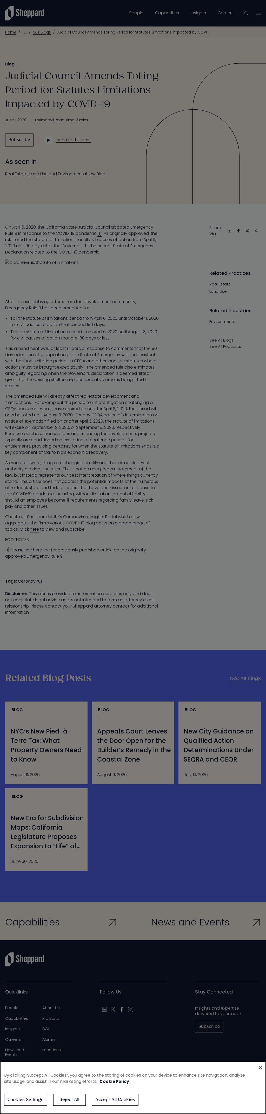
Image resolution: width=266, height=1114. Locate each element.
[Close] (260, 1067)
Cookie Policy (114, 1081)
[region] (133, 1088)
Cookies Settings (26, 1099)
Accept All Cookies (115, 1099)
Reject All (69, 1099)
